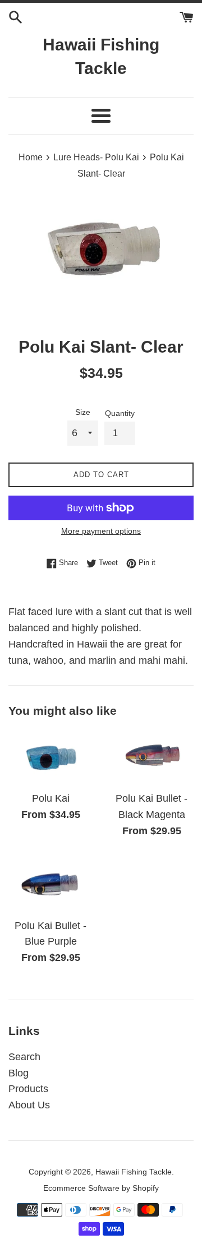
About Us (29, 1105)
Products (28, 1088)
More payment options (101, 530)
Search (24, 1056)
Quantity (120, 413)
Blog (18, 1073)
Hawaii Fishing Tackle (101, 56)
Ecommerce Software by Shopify (101, 1187)
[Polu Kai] (50, 757)
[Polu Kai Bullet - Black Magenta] (151, 757)
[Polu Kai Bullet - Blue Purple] (50, 884)
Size (82, 412)
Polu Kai (51, 798)
